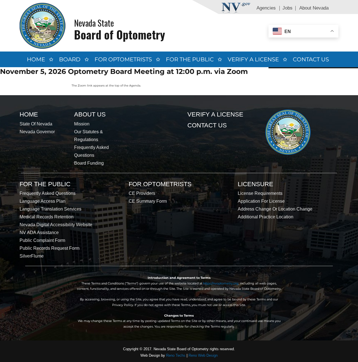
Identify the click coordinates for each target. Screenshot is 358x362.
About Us (90, 114)
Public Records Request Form (49, 248)
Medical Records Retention (47, 216)
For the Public (190, 59)
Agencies (266, 8)
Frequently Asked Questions (48, 193)
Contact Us (311, 59)
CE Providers (142, 193)
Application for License (261, 201)
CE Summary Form (148, 201)
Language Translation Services (50, 209)
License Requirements (260, 193)
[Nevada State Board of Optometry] (42, 25)
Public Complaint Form (42, 240)
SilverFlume (32, 256)
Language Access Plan (42, 201)
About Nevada (314, 8)
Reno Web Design (203, 355)
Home (36, 59)
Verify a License (253, 59)
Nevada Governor (37, 131)
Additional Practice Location (265, 216)
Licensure (255, 184)
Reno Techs (175, 355)
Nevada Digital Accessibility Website (56, 224)
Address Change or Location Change (275, 209)
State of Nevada (36, 124)
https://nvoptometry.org (221, 283)
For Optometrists (123, 59)
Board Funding (89, 163)
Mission (82, 124)
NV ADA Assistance (39, 232)
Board (70, 59)
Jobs (287, 8)
